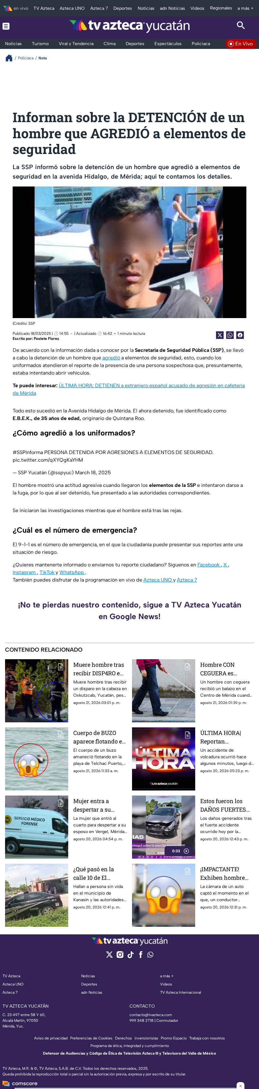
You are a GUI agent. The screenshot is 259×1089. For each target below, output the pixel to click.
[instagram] (120, 957)
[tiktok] (130, 957)
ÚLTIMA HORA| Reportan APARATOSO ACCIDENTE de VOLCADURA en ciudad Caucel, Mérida (221, 737)
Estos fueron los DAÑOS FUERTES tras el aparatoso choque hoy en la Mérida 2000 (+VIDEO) (223, 805)
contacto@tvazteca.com (151, 1015)
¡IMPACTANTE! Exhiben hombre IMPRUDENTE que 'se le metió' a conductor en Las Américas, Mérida (224, 873)
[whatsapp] (150, 956)
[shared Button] (230, 335)
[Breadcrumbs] (11, 58)
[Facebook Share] (240, 335)
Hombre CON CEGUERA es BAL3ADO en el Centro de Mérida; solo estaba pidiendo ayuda (223, 669)
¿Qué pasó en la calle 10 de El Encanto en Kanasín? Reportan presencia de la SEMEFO (98, 873)
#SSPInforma (28, 452)
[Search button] (241, 26)
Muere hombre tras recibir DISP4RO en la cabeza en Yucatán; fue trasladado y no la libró (98, 669)
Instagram (25, 572)
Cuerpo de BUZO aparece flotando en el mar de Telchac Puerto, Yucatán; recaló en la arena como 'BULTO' (99, 737)
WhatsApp (72, 572)
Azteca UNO (158, 580)
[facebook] (141, 957)
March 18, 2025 (93, 473)
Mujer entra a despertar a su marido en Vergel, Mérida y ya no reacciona (96, 805)
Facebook (209, 565)
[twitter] (109, 957)
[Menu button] (18, 26)
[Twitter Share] (220, 335)
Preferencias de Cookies (91, 1038)
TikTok (47, 572)
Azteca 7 (187, 580)
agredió (111, 358)
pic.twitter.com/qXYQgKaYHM (48, 460)
